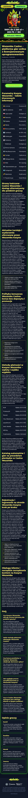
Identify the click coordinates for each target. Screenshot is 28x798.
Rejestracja (20, 6)
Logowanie (7, 6)
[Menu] (25, 3)
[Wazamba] (13, 3)
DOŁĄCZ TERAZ (14, 35)
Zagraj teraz (14, 85)
